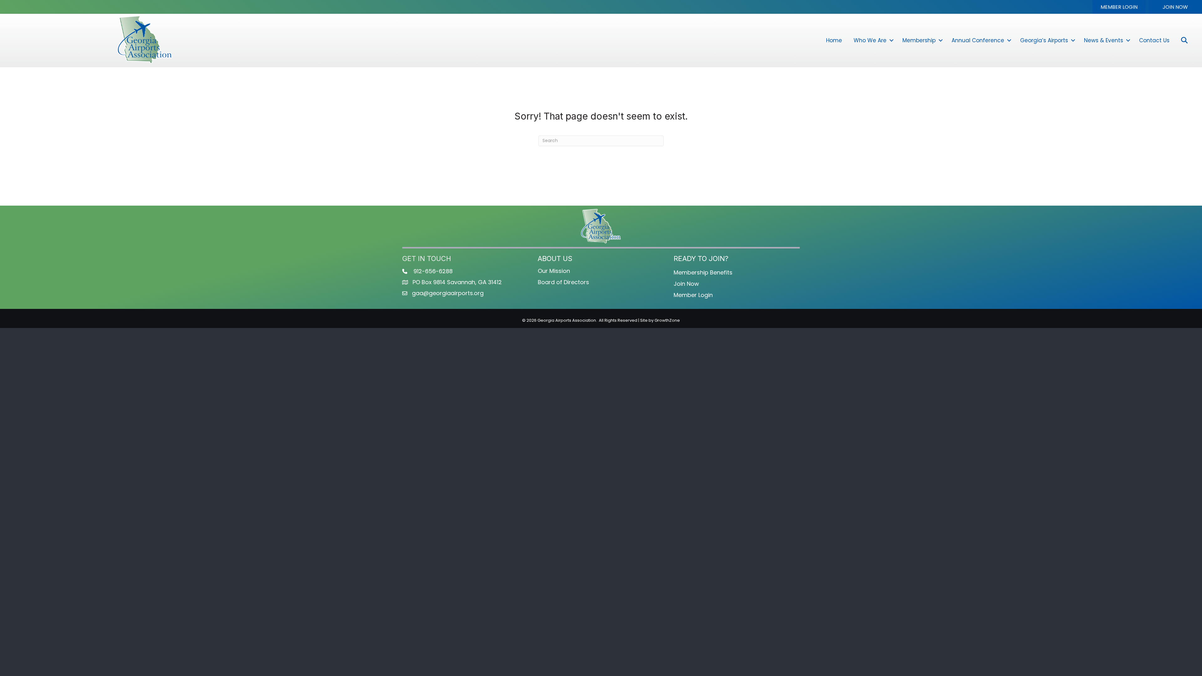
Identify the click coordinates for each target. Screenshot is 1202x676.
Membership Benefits (703, 272)
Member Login (693, 295)
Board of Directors (563, 282)
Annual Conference (978, 40)
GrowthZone (667, 320)
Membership (919, 40)
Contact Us (1154, 40)
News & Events (1103, 40)
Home (834, 40)
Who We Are (870, 40)
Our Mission (554, 271)
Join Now (686, 284)
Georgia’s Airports (1044, 40)
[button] (1119, 7)
